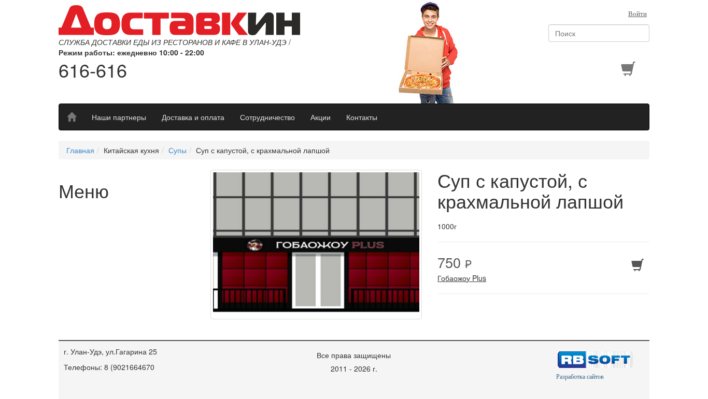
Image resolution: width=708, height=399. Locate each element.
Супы (177, 150)
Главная (80, 150)
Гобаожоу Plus (461, 278)
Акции (320, 117)
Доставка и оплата (193, 117)
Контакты (361, 117)
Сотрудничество (267, 117)
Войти (637, 14)
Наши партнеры (119, 117)
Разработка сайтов (580, 376)
